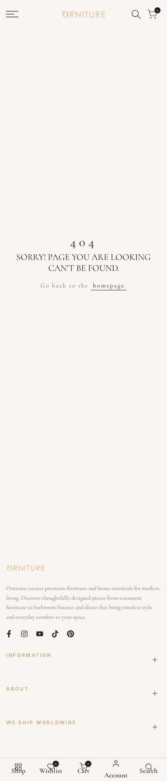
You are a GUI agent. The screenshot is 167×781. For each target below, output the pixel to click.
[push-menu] (12, 14)
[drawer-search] (136, 14)
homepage (108, 285)
